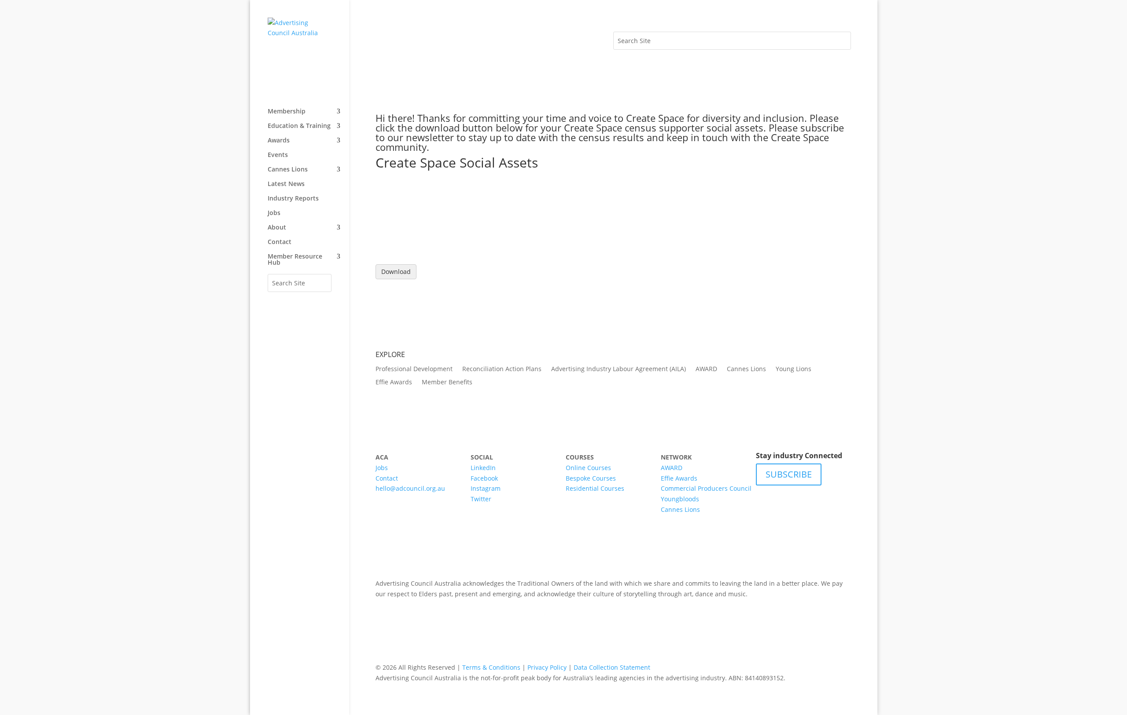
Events (278, 155)
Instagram (486, 488)
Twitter (481, 499)
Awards (279, 140)
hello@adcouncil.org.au (410, 488)
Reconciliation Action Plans (501, 369)
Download (396, 271)
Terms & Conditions (491, 667)
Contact (279, 242)
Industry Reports (293, 198)
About (277, 227)
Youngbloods (680, 499)
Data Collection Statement (612, 667)
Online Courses (588, 467)
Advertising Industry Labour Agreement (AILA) (618, 369)
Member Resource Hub (295, 259)
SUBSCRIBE (789, 474)
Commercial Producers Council (706, 488)
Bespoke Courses (591, 478)
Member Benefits (447, 382)
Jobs (274, 213)
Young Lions (793, 369)
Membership (287, 111)
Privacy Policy (547, 667)
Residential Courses (595, 488)
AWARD (706, 369)
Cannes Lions (288, 169)
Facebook (484, 478)
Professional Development (414, 369)
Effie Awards (394, 382)
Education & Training (299, 126)
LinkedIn (483, 467)
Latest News (286, 184)
